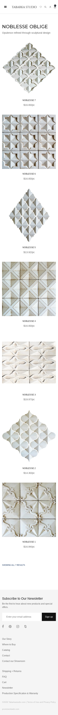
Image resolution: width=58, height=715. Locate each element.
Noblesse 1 (29, 542)
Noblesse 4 (29, 321)
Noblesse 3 (29, 394)
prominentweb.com (10, 709)
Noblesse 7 (29, 100)
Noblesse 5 (29, 247)
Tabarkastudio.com (17, 702)
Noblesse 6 (29, 174)
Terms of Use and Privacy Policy (41, 702)
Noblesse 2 (29, 468)
